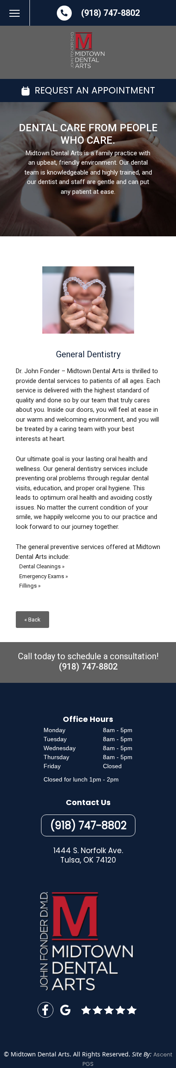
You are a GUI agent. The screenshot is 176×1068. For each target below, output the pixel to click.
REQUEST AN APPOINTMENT (93, 90)
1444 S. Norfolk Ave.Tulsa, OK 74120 (88, 855)
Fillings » (30, 585)
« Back (32, 619)
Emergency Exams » (43, 576)
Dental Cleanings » (42, 566)
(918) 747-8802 (110, 13)
